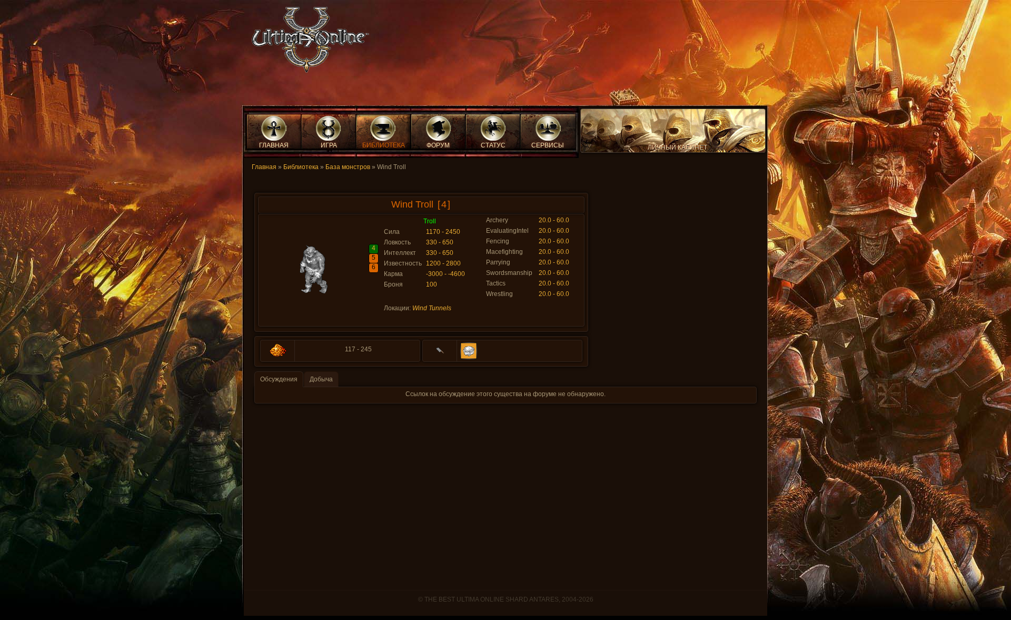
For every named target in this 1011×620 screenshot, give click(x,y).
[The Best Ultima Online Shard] (307, 43)
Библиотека (301, 167)
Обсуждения (279, 379)
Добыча (321, 379)
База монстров (347, 167)
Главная (264, 167)
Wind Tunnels (431, 308)
